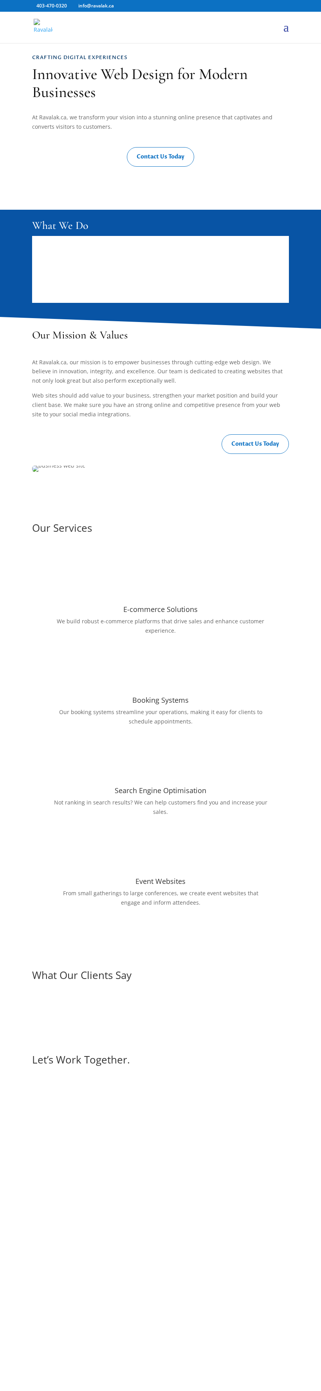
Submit (267, 1238)
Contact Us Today (160, 156)
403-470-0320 (160, 1355)
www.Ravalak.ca (161, 1336)
